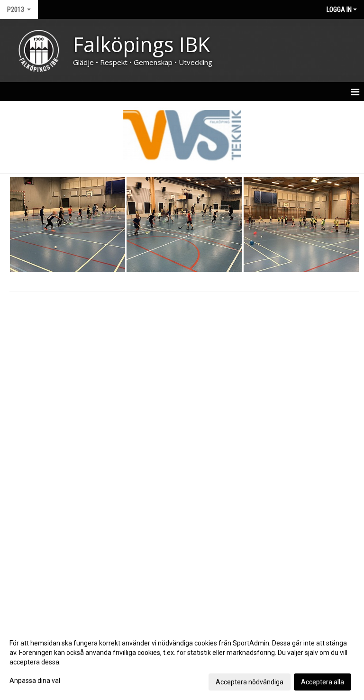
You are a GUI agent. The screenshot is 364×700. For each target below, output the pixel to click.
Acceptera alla (322, 682)
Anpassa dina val (34, 680)
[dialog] (182, 662)
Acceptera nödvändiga (249, 682)
